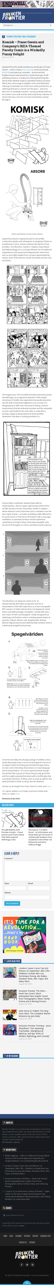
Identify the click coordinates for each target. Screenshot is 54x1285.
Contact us (23, 1242)
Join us (17, 1142)
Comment (9, 858)
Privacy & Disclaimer (40, 1275)
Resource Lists (45, 1236)
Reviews (35, 1236)
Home (5, 1236)
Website (7, 893)
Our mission (7, 1142)
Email (30, 883)
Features (27, 1236)
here (49, 786)
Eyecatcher (17, 36)
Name (6, 883)
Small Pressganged (29, 36)
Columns (10, 36)
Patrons (32, 1242)
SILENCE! (6, 72)
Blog (11, 1236)
